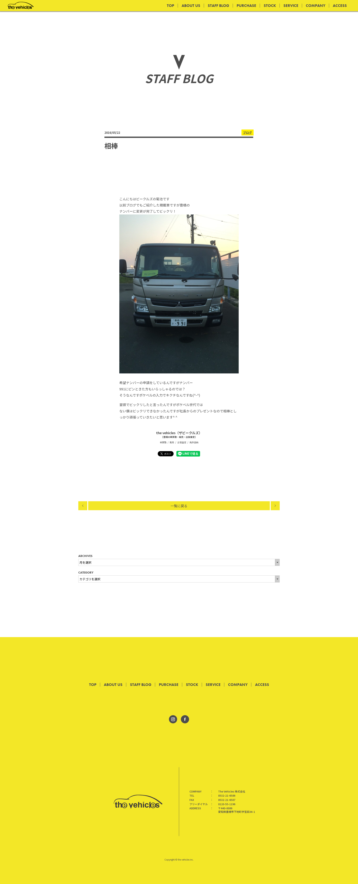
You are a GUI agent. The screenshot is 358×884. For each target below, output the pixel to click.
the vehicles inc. (186, 859)
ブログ (247, 132)
